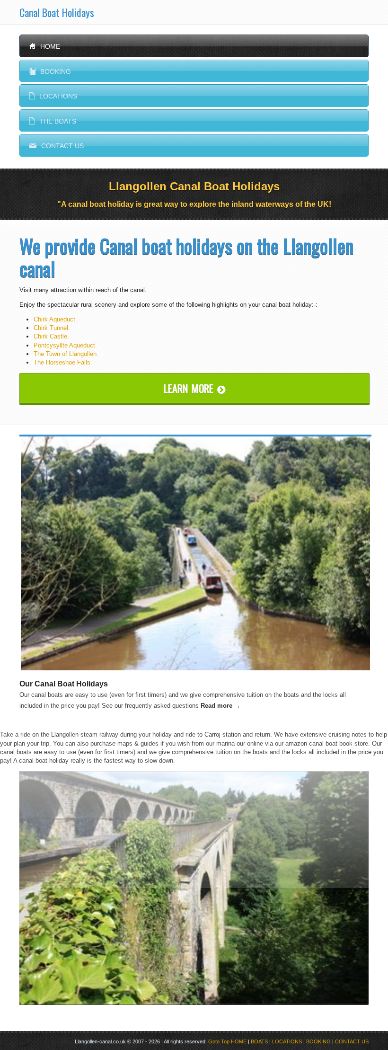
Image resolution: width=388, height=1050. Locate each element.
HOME (239, 1041)
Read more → (220, 705)
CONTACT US (352, 1041)
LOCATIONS (287, 1041)
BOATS (259, 1041)
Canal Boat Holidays (56, 12)
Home (44, 46)
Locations (53, 96)
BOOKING (318, 1041)
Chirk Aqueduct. (55, 319)
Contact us (56, 146)
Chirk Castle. (51, 336)
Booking (50, 71)
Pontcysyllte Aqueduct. (65, 345)
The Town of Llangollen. (66, 353)
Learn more (195, 388)
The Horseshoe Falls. (63, 362)
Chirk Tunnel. (52, 327)
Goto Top (218, 1041)
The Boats (52, 121)
